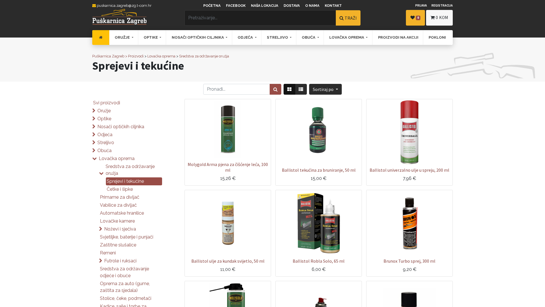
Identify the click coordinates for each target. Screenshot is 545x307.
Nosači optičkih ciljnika (120, 126)
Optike (104, 118)
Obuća (104, 150)
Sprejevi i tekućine (125, 181)
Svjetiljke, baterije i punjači (126, 237)
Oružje (104, 110)
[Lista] (301, 89)
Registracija (442, 5)
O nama (312, 6)
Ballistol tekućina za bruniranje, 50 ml (319, 170)
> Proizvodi (134, 56)
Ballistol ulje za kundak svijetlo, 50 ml (228, 261)
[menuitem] (100, 37)
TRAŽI (350, 18)
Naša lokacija (264, 6)
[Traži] (275, 89)
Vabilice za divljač (118, 205)
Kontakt (333, 6)
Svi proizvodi (106, 102)
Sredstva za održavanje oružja (204, 56)
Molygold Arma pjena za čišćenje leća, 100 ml (228, 167)
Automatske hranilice (122, 213)
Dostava (292, 6)
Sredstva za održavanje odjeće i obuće (124, 272)
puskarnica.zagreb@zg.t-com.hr (124, 5)
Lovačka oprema (161, 56)
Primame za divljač (119, 197)
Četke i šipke (120, 189)
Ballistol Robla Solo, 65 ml (319, 261)
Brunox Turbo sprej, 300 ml (409, 261)
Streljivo (105, 142)
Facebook (236, 6)
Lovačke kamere (117, 221)
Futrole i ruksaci (120, 261)
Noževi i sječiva (120, 229)
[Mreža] (289, 89)
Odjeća (104, 134)
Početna (212, 6)
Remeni (108, 253)
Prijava (421, 5)
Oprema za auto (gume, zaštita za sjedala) (125, 287)
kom (442, 17)
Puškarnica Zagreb (108, 56)
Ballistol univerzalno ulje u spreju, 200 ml (409, 170)
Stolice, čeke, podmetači (125, 298)
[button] (325, 89)
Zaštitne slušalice (118, 245)
